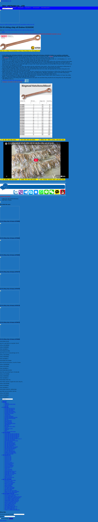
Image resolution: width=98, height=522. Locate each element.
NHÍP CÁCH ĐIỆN (8, 489)
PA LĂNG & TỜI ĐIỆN (9, 413)
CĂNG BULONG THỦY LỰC (10, 471)
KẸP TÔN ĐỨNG (8, 420)
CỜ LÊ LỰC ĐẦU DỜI (9, 463)
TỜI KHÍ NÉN (7, 414)
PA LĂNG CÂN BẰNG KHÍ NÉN (11, 417)
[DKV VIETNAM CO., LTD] (5, 1)
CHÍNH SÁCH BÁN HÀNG (10, 404)
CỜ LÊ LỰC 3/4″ (8, 460)
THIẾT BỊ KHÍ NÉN (20, 7)
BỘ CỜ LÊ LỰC (8, 456)
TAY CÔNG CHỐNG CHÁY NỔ (11, 506)
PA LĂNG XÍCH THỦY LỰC (10, 412)
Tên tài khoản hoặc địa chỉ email (7, 514)
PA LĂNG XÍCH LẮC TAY (10, 408)
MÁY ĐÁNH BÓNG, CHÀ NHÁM (11, 446)
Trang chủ (4, 7)
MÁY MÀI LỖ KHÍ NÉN (9, 445)
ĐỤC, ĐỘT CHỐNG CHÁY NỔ (11, 508)
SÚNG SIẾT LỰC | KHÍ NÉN (10, 473)
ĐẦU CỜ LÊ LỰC (8, 476)
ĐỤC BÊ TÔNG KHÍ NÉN (10, 450)
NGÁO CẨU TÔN (8, 421)
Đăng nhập (11, 518)
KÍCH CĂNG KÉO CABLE (10, 426)
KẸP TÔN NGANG (8, 422)
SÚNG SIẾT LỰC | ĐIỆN (10, 472)
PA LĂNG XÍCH (14, 7)
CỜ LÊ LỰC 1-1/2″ (8, 462)
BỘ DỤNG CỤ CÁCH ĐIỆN (10, 480)
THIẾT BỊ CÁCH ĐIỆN (36, 7)
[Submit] (2, 400)
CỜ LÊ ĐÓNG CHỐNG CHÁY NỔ (11, 499)
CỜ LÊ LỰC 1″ (8, 461)
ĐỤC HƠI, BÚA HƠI (9, 449)
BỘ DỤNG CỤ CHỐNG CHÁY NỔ (11, 494)
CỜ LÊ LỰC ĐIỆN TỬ (9, 465)
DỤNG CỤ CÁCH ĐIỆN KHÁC (11, 492)
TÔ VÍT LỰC (7, 468)
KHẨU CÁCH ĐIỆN (8, 486)
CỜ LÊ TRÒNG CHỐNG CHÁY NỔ (12, 498)
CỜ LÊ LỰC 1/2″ (8, 459)
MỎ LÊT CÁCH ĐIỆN (9, 483)
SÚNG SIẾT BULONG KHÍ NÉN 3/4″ (12, 436)
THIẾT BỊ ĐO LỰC (8, 475)
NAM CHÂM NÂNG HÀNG (10, 423)
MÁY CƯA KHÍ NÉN (9, 441)
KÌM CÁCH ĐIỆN (8, 485)
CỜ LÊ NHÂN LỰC (8, 467)
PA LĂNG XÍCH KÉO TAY (10, 409)
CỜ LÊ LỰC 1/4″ (8, 457)
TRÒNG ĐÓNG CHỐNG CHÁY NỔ (12, 500)
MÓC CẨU (7, 425)
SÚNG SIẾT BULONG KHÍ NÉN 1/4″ (12, 433)
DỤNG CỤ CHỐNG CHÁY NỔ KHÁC (12, 509)
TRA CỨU (7, 405)
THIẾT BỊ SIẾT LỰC (28, 7)
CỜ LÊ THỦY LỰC (8, 470)
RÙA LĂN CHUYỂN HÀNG (10, 431)
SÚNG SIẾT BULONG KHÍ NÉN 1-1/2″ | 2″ (13, 438)
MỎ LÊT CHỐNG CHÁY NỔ (10, 502)
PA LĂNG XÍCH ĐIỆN (9, 410)
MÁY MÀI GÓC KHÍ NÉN (10, 443)
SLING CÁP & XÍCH (9, 428)
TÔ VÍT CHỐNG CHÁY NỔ (10, 503)
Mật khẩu (2, 516)
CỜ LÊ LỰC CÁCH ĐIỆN (10, 482)
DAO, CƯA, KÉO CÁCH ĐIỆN (11, 490)
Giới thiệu (8, 7)
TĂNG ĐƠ (7, 429)
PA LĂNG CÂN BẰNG (9, 416)
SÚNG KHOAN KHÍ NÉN (10, 448)
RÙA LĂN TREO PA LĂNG (10, 418)
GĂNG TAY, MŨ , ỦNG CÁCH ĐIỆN (12, 491)
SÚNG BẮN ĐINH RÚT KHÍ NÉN (11, 440)
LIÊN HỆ (6, 406)
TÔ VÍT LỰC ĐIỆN (8, 469)
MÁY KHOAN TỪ (8, 478)
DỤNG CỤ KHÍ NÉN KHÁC (10, 451)
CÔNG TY (7, 403)
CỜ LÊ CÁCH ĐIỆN (9, 481)
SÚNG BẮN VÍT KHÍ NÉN (10, 439)
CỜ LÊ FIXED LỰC (9, 464)
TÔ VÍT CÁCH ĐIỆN (9, 484)
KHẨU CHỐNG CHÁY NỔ (10, 505)
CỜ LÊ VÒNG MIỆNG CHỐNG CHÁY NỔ (25, 24)
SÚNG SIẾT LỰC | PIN (9, 474)
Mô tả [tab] (3, 31)
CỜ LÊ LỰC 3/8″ (8, 458)
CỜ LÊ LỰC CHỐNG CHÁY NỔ (11, 501)
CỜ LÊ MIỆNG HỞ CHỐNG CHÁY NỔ (12, 497)
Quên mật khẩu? (3, 520)
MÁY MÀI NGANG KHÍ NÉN (10, 444)
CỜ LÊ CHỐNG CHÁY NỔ (10, 495)
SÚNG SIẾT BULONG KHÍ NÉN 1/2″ (12, 435)
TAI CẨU (6, 427)
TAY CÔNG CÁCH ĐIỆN (10, 487)
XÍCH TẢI (6, 419)
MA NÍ (6, 430)
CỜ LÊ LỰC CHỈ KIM (9, 466)
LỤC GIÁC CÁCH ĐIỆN (9, 488)
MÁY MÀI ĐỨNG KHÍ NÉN (10, 442)
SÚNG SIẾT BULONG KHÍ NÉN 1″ (12, 437)
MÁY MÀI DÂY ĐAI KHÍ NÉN (10, 447)
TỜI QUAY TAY (8, 415)
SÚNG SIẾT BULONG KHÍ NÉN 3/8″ (12, 434)
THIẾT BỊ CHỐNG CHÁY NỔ (45, 7)
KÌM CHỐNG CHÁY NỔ (9, 504)
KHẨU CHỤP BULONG (9, 477)
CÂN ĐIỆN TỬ (8, 424)
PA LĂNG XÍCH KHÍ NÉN (10, 411)
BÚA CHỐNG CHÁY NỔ (9, 507)
